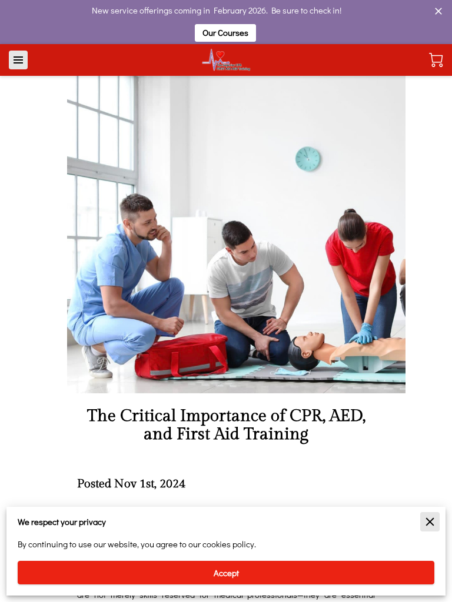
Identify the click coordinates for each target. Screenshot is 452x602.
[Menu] (18, 60)
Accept (226, 572)
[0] (436, 60)
